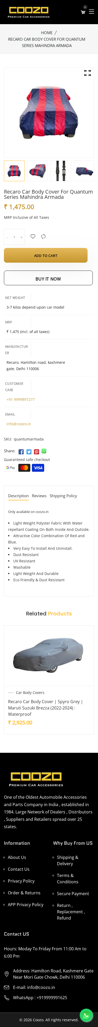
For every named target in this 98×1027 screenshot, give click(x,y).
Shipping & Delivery (67, 860)
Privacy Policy (21, 881)
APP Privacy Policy (25, 904)
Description (18, 496)
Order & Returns (24, 893)
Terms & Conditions (67, 879)
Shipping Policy (63, 496)
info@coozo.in (19, 423)
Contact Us (19, 869)
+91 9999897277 (21, 399)
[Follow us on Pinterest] (36, 452)
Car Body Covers (30, 692)
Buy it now (48, 279)
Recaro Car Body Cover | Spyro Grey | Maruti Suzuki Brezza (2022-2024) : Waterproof (45, 708)
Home (47, 32)
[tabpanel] (37, 170)
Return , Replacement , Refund (71, 911)
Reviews (39, 496)
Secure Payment (73, 893)
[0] (83, 12)
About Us (17, 857)
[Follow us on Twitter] (29, 452)
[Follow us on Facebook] (21, 452)
